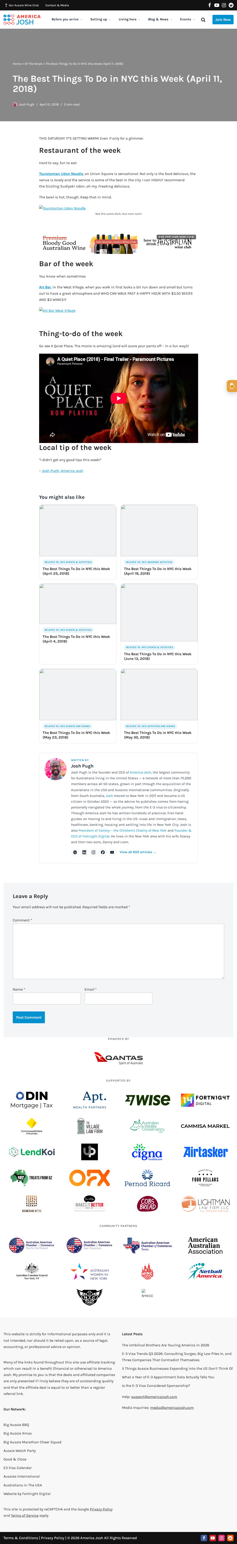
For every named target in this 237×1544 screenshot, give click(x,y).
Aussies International (21, 1476)
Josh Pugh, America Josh (62, 470)
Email (90, 989)
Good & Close (14, 1459)
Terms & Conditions (20, 1538)
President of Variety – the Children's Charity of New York (122, 830)
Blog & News (158, 19)
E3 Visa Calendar (17, 1468)
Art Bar (45, 287)
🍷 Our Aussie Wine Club (21, 5)
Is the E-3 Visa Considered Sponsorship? (156, 1385)
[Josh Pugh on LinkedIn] (84, 852)
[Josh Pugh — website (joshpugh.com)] (75, 852)
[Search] (203, 19)
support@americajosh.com (154, 1396)
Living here (128, 19)
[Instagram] (223, 5)
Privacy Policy (101, 1509)
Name (19, 989)
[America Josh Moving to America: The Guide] (22, 20)
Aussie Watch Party (19, 1450)
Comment (22, 920)
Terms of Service (24, 1515)
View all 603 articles (138, 852)
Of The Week (33, 64)
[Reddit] (231, 5)
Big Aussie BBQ (16, 1424)
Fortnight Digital (36, 1493)
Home (17, 64)
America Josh (140, 772)
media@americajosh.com (172, 1407)
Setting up (98, 19)
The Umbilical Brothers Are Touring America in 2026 (165, 1345)
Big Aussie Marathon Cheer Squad (32, 1442)
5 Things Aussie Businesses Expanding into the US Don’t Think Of (177, 1368)
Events (185, 19)
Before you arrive (65, 19)
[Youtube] (216, 5)
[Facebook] (209, 5)
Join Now (223, 19)
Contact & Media (57, 5)
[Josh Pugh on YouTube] (112, 852)
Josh (109, 796)
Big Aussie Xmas (17, 1433)
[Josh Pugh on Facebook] (103, 852)
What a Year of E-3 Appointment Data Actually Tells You (168, 1377)
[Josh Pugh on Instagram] (93, 852)
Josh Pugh (26, 104)
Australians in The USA (22, 1485)
